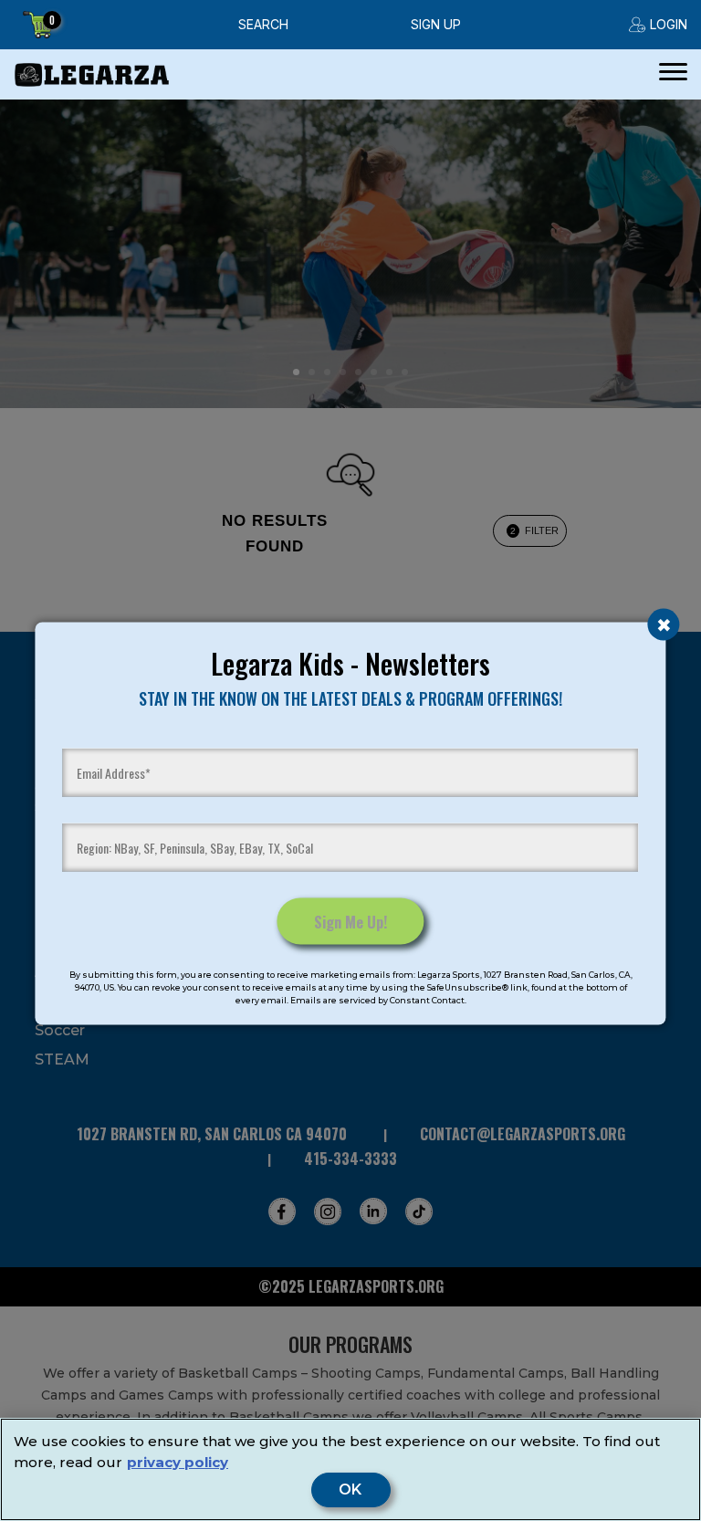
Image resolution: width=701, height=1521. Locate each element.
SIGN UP (436, 24)
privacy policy (177, 1462)
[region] (350, 1469)
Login (668, 24)
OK (351, 1490)
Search (263, 24)
